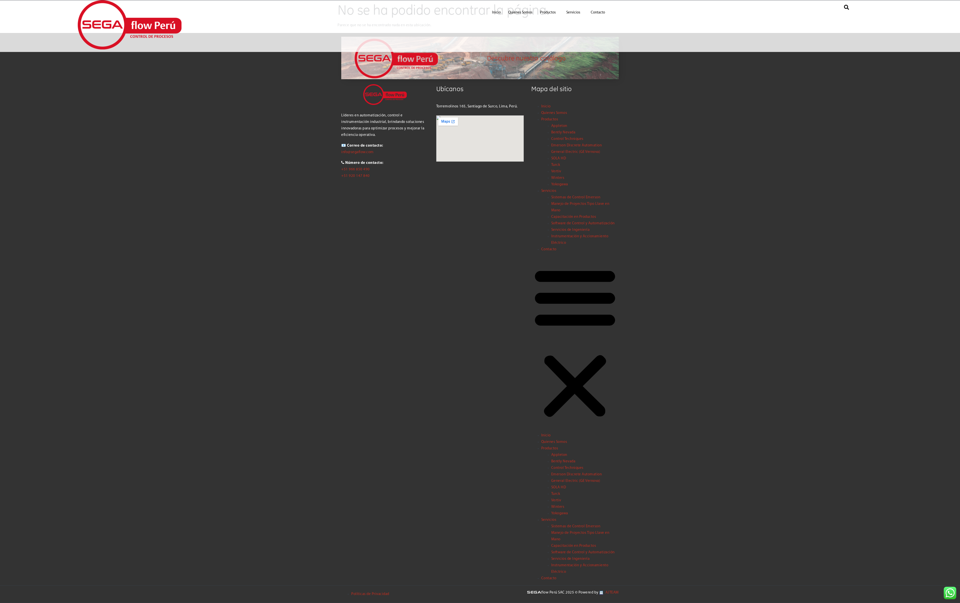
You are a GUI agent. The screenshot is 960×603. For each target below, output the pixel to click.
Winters (557, 178)
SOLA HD (558, 158)
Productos (548, 12)
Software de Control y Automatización (583, 223)
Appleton (559, 126)
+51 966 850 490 (355, 169)
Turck (555, 165)
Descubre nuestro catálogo (526, 58)
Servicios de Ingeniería (570, 230)
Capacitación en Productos (573, 217)
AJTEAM (611, 593)
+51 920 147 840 (355, 176)
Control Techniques (567, 139)
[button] (575, 343)
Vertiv (556, 171)
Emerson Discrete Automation (576, 145)
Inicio (496, 12)
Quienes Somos (520, 12)
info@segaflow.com (357, 152)
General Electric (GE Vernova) (575, 152)
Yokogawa (559, 184)
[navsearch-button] (847, 9)
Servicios (573, 12)
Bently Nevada (563, 132)
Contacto (598, 12)
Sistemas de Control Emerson (575, 197)
